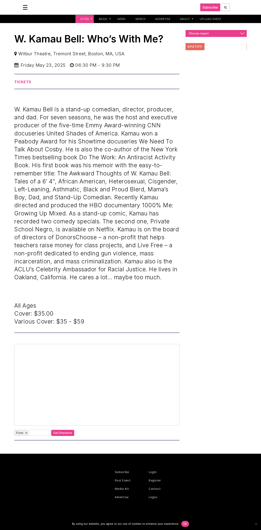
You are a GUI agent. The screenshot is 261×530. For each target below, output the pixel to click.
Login (153, 472)
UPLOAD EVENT (210, 19)
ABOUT (185, 19)
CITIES (84, 19)
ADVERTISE (162, 19)
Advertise (122, 497)
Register (155, 480)
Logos (153, 497)
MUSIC (103, 19)
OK (185, 523)
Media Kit (122, 489)
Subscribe (210, 7)
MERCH (140, 19)
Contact (155, 489)
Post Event (122, 480)
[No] (256, 524)
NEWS (121, 19)
